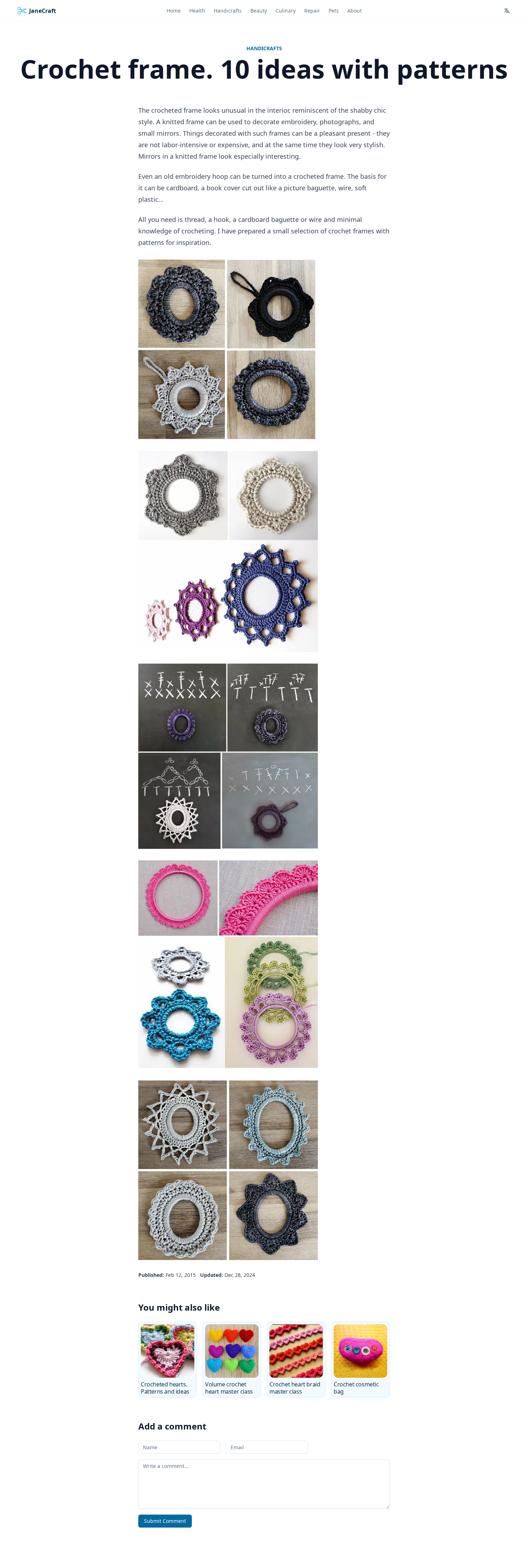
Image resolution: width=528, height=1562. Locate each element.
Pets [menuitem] (334, 10)
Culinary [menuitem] (285, 10)
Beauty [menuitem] (258, 10)
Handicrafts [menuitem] (228, 10)
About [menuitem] (354, 10)
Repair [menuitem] (312, 10)
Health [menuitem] (197, 10)
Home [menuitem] (174, 10)
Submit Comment (165, 1520)
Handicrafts (264, 48)
